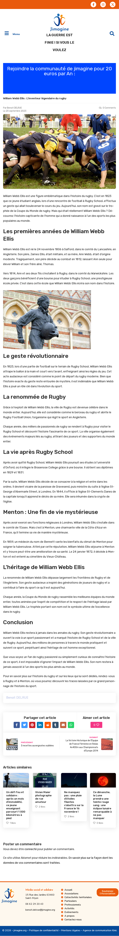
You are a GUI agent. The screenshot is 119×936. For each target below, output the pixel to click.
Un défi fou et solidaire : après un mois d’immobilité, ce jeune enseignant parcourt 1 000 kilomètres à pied (15, 805)
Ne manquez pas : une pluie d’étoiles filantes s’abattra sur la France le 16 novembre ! (74, 802)
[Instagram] (103, 4)
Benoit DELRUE (14, 108)
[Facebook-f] (93, 4)
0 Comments (109, 108)
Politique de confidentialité (44, 930)
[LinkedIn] (40, 725)
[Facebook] (17, 725)
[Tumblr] (55, 725)
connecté (30, 849)
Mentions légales (70, 930)
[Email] (63, 725)
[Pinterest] (32, 725)
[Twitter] (24, 725)
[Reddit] (48, 725)
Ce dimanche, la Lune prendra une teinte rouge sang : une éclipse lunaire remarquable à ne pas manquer (102, 805)
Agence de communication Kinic (100, 930)
